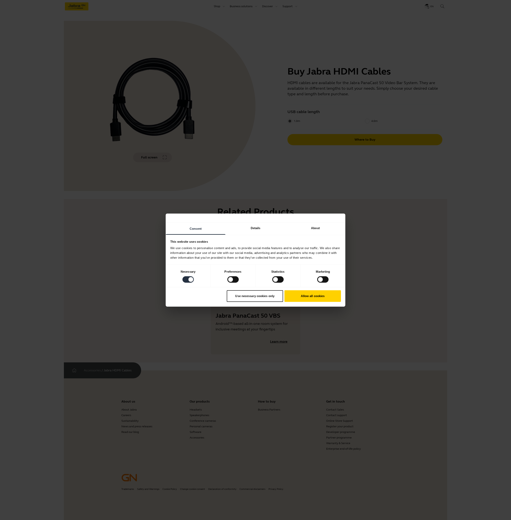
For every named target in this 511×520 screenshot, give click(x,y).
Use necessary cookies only (254, 296)
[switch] (233, 279)
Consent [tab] (196, 228)
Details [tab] (255, 228)
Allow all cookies (313, 296)
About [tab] (315, 228)
